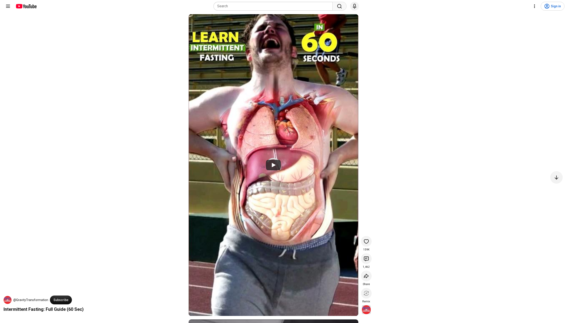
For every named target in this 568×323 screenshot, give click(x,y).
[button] (8, 300)
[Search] (339, 6)
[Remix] (366, 293)
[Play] (273, 165)
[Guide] (8, 6)
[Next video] (556, 177)
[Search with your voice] (354, 6)
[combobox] (274, 6)
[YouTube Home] (26, 6)
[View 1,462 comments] (366, 258)
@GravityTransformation (30, 300)
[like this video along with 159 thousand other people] (366, 241)
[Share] (366, 276)
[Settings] (534, 6)
